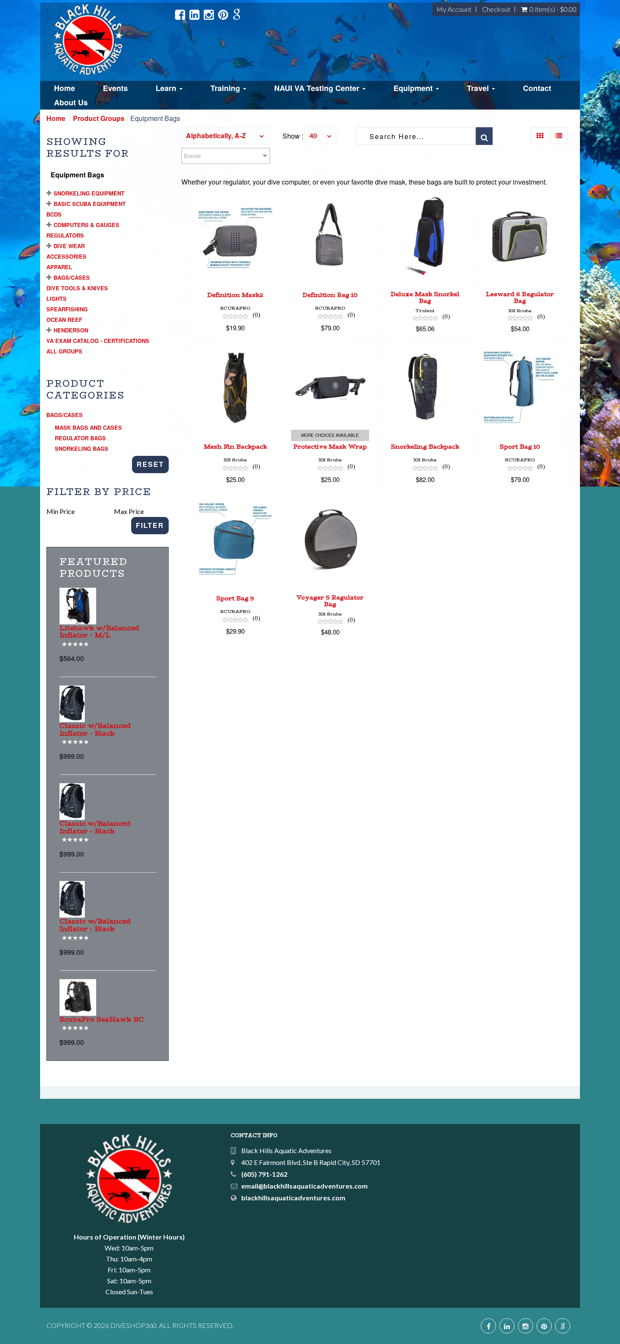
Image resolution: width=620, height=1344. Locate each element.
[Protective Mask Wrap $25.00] (330, 348)
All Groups (64, 351)
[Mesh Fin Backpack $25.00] (235, 348)
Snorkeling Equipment (89, 193)
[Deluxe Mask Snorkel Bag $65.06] (425, 197)
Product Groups (98, 118)
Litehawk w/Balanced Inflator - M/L (99, 632)
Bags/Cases (72, 277)
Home (64, 88)
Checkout (496, 9)
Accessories (66, 256)
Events (115, 88)
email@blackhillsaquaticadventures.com (304, 1186)
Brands (192, 156)
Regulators (65, 235)
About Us (71, 102)
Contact (537, 88)
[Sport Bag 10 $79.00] (520, 348)
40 (313, 135)
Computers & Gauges (86, 225)
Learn (167, 88)
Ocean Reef (64, 320)
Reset (150, 464)
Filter (150, 525)
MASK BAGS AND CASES (88, 427)
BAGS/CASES (64, 415)
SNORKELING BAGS (81, 448)
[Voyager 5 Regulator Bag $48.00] (330, 500)
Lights (56, 299)
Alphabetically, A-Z (216, 135)
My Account (454, 9)
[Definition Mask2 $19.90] (235, 197)
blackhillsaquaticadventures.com (293, 1198)
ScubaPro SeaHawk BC (101, 1019)
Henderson (71, 330)
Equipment (414, 88)
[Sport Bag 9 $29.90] (235, 500)
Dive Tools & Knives (77, 288)
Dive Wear (69, 246)
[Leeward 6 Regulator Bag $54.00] (520, 197)
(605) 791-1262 (264, 1174)
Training (226, 88)
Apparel (59, 267)
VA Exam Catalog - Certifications (97, 341)
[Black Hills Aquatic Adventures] (111, 40)
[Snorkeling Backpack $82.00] (425, 348)
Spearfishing (67, 309)
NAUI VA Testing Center (317, 88)
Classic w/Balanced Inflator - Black (95, 729)
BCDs (54, 214)
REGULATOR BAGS (80, 438)
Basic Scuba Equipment (90, 204)
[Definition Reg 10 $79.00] (330, 197)
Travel (479, 88)
